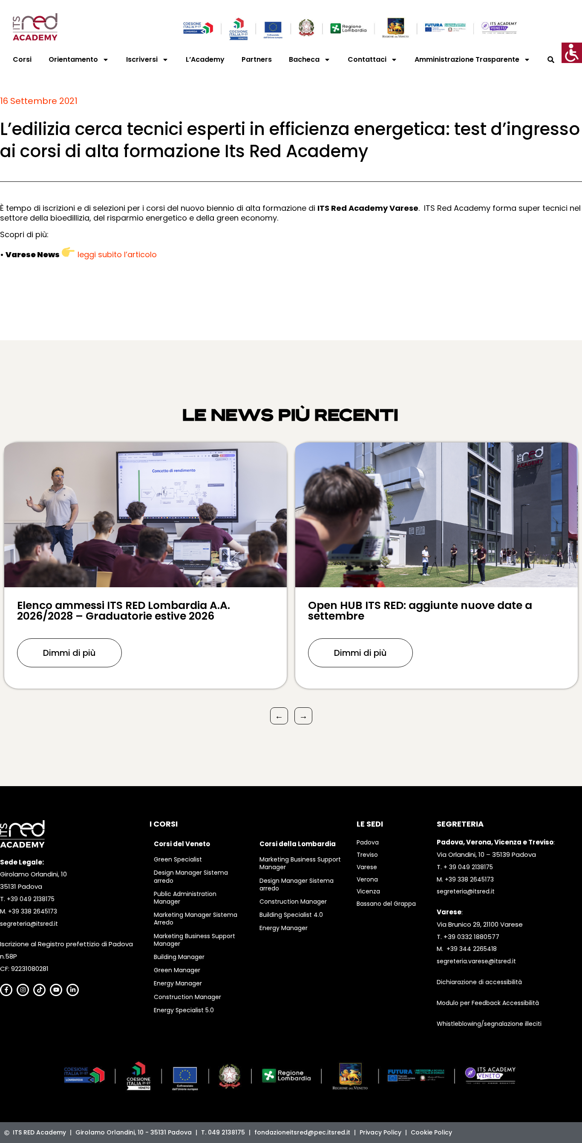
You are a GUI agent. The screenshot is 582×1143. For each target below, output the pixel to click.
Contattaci (367, 59)
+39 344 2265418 (472, 949)
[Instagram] (23, 990)
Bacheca (304, 59)
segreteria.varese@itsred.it (476, 961)
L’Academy (205, 59)
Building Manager (179, 957)
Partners (257, 59)
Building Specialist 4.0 (291, 914)
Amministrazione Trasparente (467, 59)
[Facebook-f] (6, 990)
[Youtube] (56, 990)
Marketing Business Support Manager (194, 940)
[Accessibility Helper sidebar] (572, 53)
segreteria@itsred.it (29, 923)
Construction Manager (187, 997)
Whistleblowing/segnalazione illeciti (489, 1024)
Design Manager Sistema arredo (191, 876)
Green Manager (177, 970)
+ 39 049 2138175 (468, 867)
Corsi (22, 59)
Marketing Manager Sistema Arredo (195, 918)
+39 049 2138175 (31, 899)
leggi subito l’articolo (117, 254)
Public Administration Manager (185, 898)
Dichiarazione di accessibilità (479, 982)
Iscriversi (142, 59)
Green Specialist (178, 859)
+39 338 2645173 (32, 911)
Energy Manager (178, 983)
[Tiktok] (39, 990)
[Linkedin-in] (72, 990)
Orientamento (73, 59)
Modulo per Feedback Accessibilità (488, 1003)
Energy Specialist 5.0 (184, 1010)
